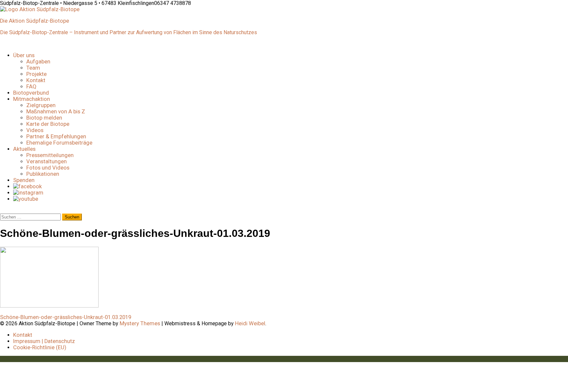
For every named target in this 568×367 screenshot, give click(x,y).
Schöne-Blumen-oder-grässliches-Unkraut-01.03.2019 (65, 317)
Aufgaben (38, 61)
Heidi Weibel (250, 323)
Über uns (24, 55)
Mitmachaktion (31, 99)
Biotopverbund (31, 93)
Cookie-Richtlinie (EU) (39, 347)
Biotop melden (44, 118)
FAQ (31, 86)
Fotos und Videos (47, 168)
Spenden (24, 180)
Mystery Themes (140, 323)
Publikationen (42, 174)
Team (33, 68)
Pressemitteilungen (50, 155)
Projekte (36, 74)
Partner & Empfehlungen (56, 136)
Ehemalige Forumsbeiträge (59, 143)
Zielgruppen (41, 105)
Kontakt (35, 80)
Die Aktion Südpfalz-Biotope (34, 21)
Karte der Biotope (47, 124)
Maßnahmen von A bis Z (55, 111)
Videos (34, 130)
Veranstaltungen (46, 161)
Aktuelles (24, 149)
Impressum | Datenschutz (44, 341)
